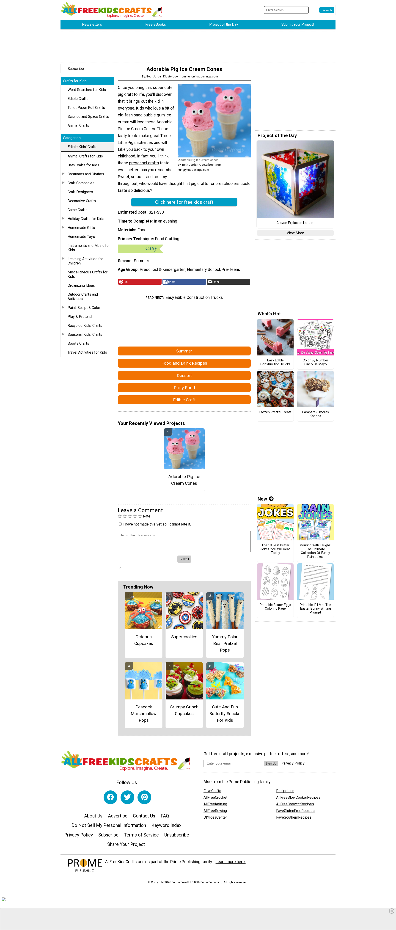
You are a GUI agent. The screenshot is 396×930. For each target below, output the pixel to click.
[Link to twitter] (127, 797)
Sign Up (271, 763)
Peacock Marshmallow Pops (144, 713)
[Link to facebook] (110, 797)
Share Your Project (126, 844)
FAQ (165, 816)
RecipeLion (285, 791)
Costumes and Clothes (86, 174)
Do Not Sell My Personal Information (109, 825)
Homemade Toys (81, 236)
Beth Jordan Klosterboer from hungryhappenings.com (182, 76)
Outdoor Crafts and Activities (83, 296)
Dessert (184, 375)
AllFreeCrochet (215, 797)
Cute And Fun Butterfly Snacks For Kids (224, 713)
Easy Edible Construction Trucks (194, 297)
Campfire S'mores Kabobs (315, 414)
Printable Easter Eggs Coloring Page (275, 607)
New (262, 499)
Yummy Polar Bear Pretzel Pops (225, 643)
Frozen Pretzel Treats (275, 412)
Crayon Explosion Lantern (295, 223)
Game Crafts (78, 210)
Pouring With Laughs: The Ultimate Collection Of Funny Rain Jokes (315, 551)
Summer (184, 351)
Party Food (184, 387)
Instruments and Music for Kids (89, 247)
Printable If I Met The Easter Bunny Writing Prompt (315, 608)
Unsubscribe (176, 835)
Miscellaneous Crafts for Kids (87, 274)
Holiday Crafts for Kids (86, 219)
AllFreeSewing (215, 811)
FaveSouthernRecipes (293, 817)
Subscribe (76, 68)
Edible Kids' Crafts (82, 147)
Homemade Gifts (81, 228)
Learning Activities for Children (85, 261)
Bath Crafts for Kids (83, 165)
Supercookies (184, 636)
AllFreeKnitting (215, 804)
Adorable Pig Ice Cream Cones (184, 480)
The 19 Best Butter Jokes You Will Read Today (275, 549)
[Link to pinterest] (144, 797)
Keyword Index (166, 825)
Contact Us (144, 816)
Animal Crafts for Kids (85, 156)
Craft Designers (80, 192)
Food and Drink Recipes (184, 363)
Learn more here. (231, 861)
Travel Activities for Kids (87, 352)
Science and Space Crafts (88, 116)
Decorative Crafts (82, 201)
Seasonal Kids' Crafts (85, 334)
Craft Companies (81, 183)
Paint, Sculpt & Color (84, 307)
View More (295, 233)
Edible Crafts (78, 98)
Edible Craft (184, 399)
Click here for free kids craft (184, 202)
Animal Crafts (78, 125)
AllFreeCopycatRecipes (295, 804)
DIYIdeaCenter (215, 817)
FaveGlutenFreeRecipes (295, 811)
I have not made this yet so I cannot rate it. (157, 524)
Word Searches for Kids (87, 90)
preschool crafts (144, 163)
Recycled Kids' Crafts (85, 325)
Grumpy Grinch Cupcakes (184, 710)
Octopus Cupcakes (143, 640)
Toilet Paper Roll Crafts (86, 107)
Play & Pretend (80, 316)
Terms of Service (141, 835)
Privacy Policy (78, 835)
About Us (93, 816)
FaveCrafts (212, 791)
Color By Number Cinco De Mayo (315, 362)
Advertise (117, 816)
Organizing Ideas (81, 285)
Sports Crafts (78, 343)
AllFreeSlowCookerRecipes (298, 797)
